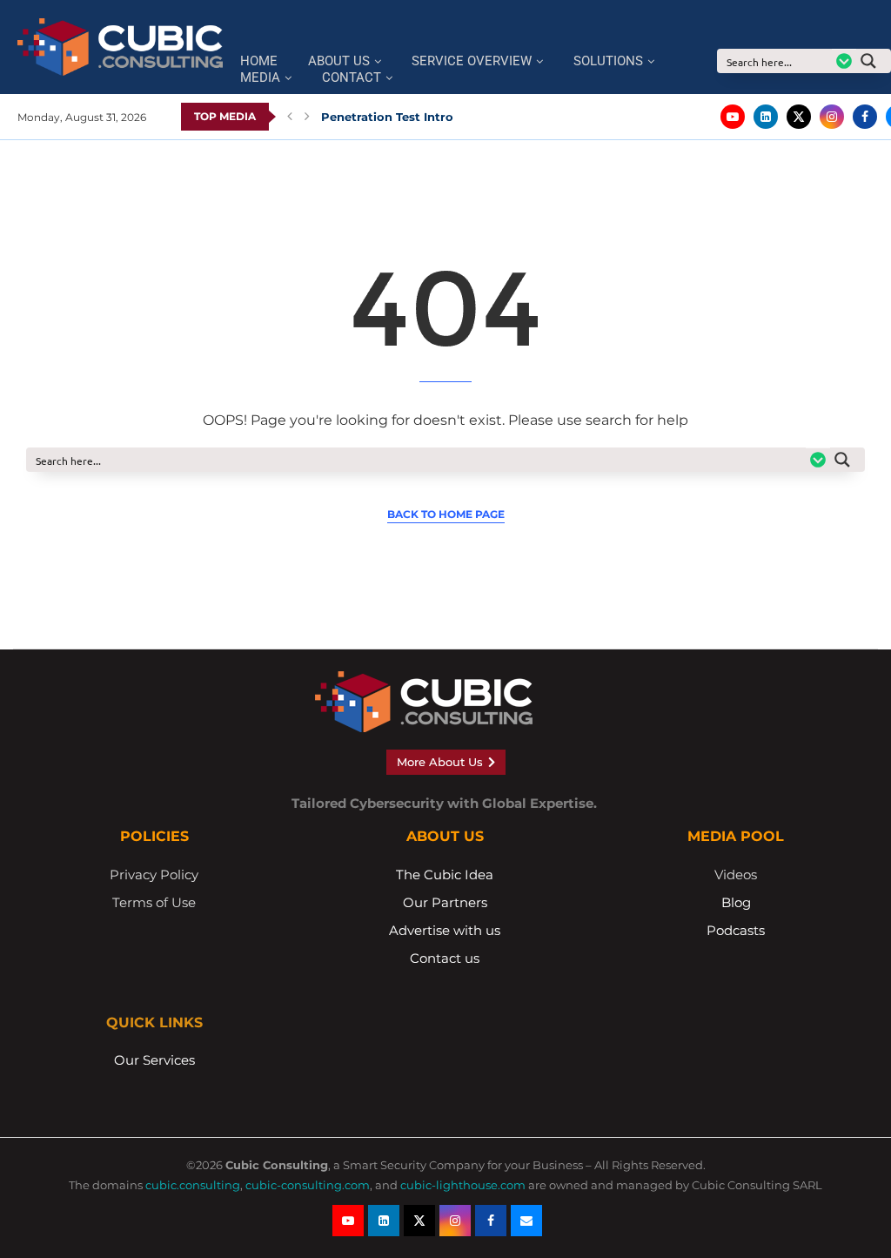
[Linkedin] (766, 116)
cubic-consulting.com (307, 1185)
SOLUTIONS (608, 61)
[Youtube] (732, 116)
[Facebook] (865, 116)
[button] (290, 117)
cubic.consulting (192, 1185)
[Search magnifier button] (873, 61)
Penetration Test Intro (387, 117)
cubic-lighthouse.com (463, 1185)
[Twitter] (799, 116)
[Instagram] (832, 116)
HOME (259, 61)
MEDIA (260, 78)
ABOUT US (339, 61)
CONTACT (351, 78)
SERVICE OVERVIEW (472, 61)
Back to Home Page (446, 514)
